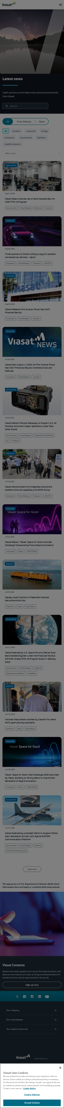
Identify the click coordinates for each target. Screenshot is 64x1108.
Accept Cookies (32, 1103)
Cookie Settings (32, 1094)
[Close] (60, 1067)
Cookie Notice (29, 1088)
